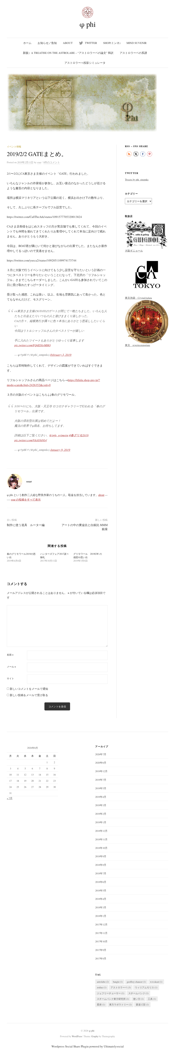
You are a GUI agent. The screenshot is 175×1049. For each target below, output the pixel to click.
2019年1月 (100, 822)
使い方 (138, 998)
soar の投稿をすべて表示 (26, 499)
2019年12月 (101, 771)
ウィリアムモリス (146, 987)
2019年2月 (100, 813)
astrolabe (103, 981)
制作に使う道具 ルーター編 (26, 525)
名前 (10, 655)
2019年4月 (100, 796)
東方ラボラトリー (120, 1004)
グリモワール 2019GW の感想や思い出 (87, 555)
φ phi (87, 24)
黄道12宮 (142, 1004)
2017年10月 (101, 941)
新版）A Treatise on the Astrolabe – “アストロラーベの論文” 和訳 (68, 53)
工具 (152, 998)
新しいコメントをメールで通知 (29, 688)
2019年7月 (100, 779)
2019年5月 (100, 788)
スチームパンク (138, 993)
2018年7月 (100, 873)
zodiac (101, 987)
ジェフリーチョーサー (110, 993)
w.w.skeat (156, 981)
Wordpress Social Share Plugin (70, 1046)
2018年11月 (101, 839)
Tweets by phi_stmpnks (137, 179)
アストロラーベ (121, 987)
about (68, 43)
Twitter (91, 43)
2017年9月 (100, 950)
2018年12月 (101, 830)
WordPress (77, 1036)
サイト (10, 678)
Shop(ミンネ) (111, 43)
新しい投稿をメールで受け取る (29, 695)
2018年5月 (100, 890)
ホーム (27, 43)
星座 (101, 1004)
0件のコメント (51, 162)
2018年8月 (100, 864)
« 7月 (9, 798)
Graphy (94, 1036)
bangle (118, 981)
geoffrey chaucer (136, 981)
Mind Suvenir (136, 43)
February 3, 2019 (60, 355)
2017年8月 (100, 958)
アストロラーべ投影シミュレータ (84, 62)
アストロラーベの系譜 (133, 53)
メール (11, 666)
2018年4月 (100, 898)
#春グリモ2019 (79, 435)
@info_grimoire (59, 435)
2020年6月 (100, 762)
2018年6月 (100, 882)
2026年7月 (100, 754)
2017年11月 (101, 933)
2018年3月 (100, 907)
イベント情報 (14, 146)
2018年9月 (100, 856)
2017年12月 (101, 924)
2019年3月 (100, 805)
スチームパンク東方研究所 (113, 998)
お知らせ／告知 (47, 43)
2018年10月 (101, 848)
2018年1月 (100, 916)
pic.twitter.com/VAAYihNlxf (30, 440)
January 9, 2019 (60, 450)
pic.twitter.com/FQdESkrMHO (32, 345)
